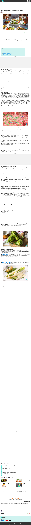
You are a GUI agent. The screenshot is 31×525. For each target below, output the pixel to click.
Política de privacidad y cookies (19, 523)
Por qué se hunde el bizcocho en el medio (7, 475)
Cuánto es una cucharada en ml (6, 467)
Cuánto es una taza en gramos (6, 469)
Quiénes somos (10, 523)
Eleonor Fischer (5, 13)
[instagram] (5, 520)
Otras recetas (25, 430)
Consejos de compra (12, 430)
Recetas (1, 8)
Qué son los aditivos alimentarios (11, 480)
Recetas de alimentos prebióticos (7, 54)
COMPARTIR (27, 1)
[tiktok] (10, 520)
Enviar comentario (26, 501)
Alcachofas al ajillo (5, 258)
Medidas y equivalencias (19, 430)
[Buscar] (29, 1)
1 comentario (13, 11)
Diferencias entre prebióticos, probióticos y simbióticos (10, 51)
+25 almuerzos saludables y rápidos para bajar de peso (9, 472)
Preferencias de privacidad (26, 523)
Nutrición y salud (7, 8)
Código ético (13, 524)
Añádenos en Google (27, 32)
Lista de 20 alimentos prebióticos (7, 53)
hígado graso (23, 109)
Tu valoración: (10, 499)
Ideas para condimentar (15, 431)
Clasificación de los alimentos (6, 473)
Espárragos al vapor (5, 254)
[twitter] (3, 520)
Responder (2, 513)
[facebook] (2, 520)
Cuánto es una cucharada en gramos (6, 468)
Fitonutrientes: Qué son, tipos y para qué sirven (17, 46)
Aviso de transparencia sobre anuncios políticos (6, 524)
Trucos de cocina (6, 430)
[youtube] (7, 520)
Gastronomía (4, 8)
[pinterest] (8, 520)
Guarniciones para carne (5, 471)
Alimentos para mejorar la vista (11, 484)
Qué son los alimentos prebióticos (7, 49)
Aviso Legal (14, 523)
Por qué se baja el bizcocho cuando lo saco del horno (9, 465)
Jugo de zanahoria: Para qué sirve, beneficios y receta (26, 480)
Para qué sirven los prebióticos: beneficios (9, 52)
